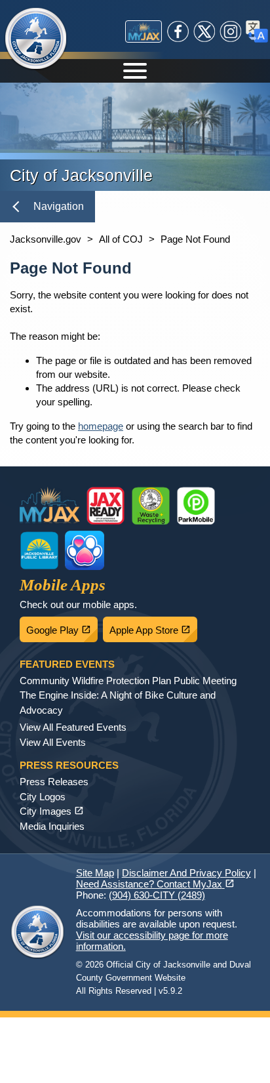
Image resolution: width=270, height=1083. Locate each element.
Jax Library (39, 550)
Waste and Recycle (150, 505)
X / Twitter (204, 31)
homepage (100, 426)
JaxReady (105, 505)
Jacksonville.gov (45, 239)
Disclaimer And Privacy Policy (186, 872)
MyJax (143, 31)
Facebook (178, 31)
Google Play (62, 626)
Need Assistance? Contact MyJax (155, 883)
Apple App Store (153, 626)
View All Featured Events (73, 727)
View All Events (53, 742)
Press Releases (54, 781)
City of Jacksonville (36, 39)
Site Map (95, 872)
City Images (52, 811)
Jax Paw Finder (84, 550)
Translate (257, 31)
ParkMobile (196, 505)
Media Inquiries (52, 826)
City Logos (43, 796)
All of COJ (121, 239)
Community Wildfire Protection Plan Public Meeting (128, 680)
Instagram (231, 31)
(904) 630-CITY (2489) (157, 895)
